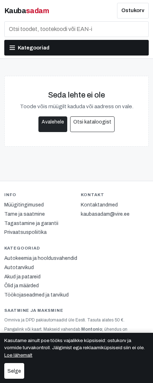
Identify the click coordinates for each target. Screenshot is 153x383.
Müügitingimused (24, 205)
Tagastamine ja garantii (31, 223)
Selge (14, 371)
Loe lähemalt (18, 355)
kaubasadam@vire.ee (105, 214)
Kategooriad (33, 48)
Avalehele (53, 122)
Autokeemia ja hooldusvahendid (40, 258)
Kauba (26, 11)
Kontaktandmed (99, 205)
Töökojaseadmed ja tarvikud (36, 295)
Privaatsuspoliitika (25, 232)
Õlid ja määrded (21, 285)
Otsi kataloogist (92, 122)
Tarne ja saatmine (24, 214)
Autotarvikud (19, 267)
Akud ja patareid (22, 276)
